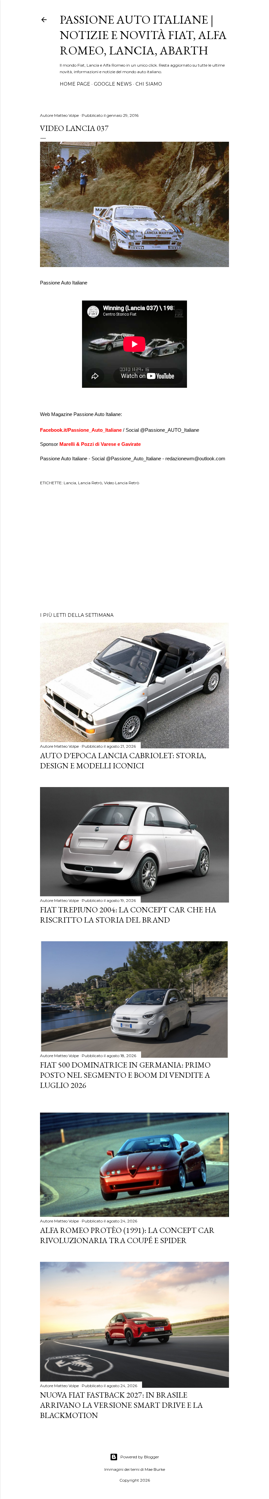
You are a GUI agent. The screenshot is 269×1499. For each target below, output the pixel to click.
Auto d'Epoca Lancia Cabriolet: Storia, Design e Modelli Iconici (123, 760)
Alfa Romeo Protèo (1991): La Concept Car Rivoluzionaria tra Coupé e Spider (127, 1235)
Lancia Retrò (90, 482)
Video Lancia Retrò (121, 482)
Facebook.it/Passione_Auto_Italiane (81, 430)
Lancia (70, 482)
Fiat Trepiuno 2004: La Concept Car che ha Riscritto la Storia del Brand (128, 915)
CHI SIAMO (148, 84)
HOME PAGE (75, 84)
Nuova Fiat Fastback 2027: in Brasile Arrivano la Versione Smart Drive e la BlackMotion (121, 1405)
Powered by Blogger (139, 1456)
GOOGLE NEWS (113, 84)
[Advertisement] (134, 550)
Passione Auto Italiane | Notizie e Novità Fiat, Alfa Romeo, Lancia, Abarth (143, 35)
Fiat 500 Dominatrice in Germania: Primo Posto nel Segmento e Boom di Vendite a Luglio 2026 (125, 1075)
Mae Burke (155, 1469)
